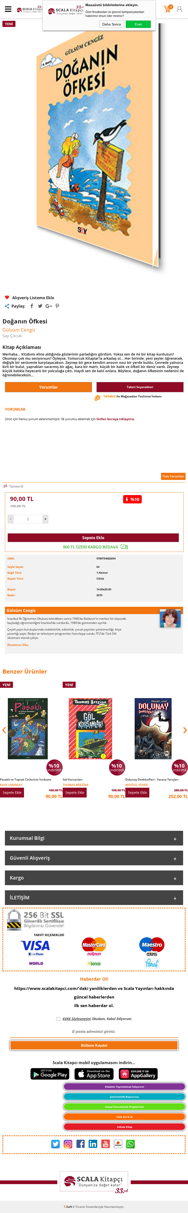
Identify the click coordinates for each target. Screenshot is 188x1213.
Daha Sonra (111, 24)
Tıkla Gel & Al (124, 1116)
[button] (184, 730)
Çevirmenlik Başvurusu (124, 1096)
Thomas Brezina (75, 784)
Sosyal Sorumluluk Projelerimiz (124, 1106)
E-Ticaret (79, 1207)
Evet (138, 24)
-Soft (68, 1207)
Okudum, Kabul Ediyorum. (97, 1018)
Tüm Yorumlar (173, 476)
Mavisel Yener (136, 784)
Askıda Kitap (124, 1127)
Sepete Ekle (93, 537)
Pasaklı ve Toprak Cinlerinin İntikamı (25, 779)
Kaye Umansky (11, 784)
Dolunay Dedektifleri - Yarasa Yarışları (151, 779)
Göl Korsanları (72, 779)
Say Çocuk (12, 335)
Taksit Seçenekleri (140, 387)
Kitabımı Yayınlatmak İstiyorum (124, 1086)
